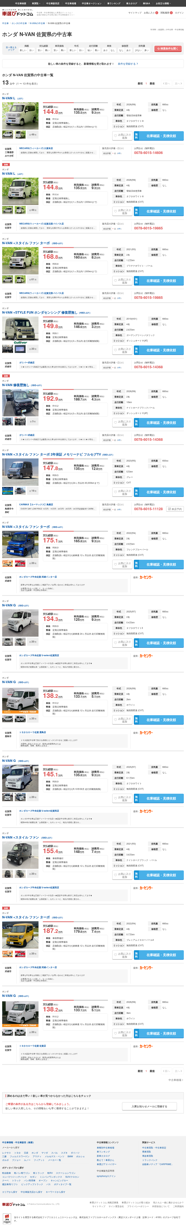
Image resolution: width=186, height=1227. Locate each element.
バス (48, 1184)
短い (90, 50)
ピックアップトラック (32, 1184)
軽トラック (38, 1172)
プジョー (16, 1159)
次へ (177, 83)
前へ (167, 83)
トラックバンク (149, 1159)
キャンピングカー (59, 1180)
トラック (16, 1180)
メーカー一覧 (54, 1159)
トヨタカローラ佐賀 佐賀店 (32, 1046)
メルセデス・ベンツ (54, 1156)
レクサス (6, 1152)
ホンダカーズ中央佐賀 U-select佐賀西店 (39, 655)
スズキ (64, 1152)
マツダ (44, 1152)
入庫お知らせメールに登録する (149, 1106)
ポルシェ (80, 1156)
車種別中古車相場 (105, 1147)
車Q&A (146, 3)
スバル (54, 1152)
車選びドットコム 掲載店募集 (104, 1202)
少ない (138, 50)
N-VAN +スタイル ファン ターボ (33, 243)
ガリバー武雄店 (27, 362)
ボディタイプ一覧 (62, 1184)
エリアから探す (9, 1191)
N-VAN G (16, 605)
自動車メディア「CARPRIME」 (157, 1164)
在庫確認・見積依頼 (155, 135)
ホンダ (35, 1152)
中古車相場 (70, 3)
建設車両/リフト (10, 1184)
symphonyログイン (106, 1175)
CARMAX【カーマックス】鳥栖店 (36, 504)
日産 (26, 1152)
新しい (23, 50)
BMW (70, 1156)
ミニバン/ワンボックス (51, 1176)
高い (47, 50)
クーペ (5, 1180)
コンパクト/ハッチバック (14, 1176)
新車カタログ (103, 1155)
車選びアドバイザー (106, 1164)
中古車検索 (20, 3)
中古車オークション (92, 3)
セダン (33, 1176)
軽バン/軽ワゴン (22, 1172)
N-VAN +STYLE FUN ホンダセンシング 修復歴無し (47, 312)
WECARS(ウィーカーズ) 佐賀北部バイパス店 (41, 223)
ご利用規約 (178, 1206)
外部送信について (161, 1206)
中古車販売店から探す (32, 1191)
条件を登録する (127, 63)
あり (105, 50)
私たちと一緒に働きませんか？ (168, 1202)
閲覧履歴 (166, 12)
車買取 (35, 3)
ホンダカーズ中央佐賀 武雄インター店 (38, 577)
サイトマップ (134, 12)
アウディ (37, 1156)
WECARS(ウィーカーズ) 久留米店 (36, 148)
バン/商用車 (29, 1180)
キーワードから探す (55, 1191)
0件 (119, 153)
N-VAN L (13, 98)
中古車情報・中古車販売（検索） (18, 1142)
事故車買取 (147, 1155)
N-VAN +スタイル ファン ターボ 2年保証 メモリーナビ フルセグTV (58, 454)
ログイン (179, 12)
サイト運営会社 (116, 1206)
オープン (43, 1180)
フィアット (39, 1159)
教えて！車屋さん (105, 1159)
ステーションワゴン (66, 1172)
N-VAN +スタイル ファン (27, 837)
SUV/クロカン (72, 1176)
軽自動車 (6, 1172)
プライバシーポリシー (138, 1206)
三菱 (4, 1156)
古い (31, 50)
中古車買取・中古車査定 (154, 1147)
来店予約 (177, 509)
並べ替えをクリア (11, 48)
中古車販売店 (52, 3)
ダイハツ (75, 1152)
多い (146, 50)
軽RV (50, 1172)
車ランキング (113, 3)
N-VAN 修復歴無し (22, 385)
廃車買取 (146, 1151)
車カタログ (131, 3)
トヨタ (17, 1152)
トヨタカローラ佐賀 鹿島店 (32, 732)
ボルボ (5, 1159)
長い (97, 50)
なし (113, 50)
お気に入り (150, 12)
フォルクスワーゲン (19, 1156)
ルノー (27, 1159)
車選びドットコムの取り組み (136, 1202)
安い (40, 50)
